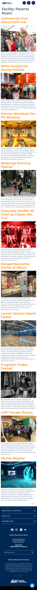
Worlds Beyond (13, 458)
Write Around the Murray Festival (14, 68)
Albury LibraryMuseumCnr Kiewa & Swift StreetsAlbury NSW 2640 (18, 540)
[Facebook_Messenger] (32, 585)
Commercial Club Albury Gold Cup (14, 20)
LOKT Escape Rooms (17, 412)
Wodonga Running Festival (15, 165)
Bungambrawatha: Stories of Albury (15, 265)
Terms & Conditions (18, 575)
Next (34, 503)
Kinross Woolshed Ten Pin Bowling (18, 115)
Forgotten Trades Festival (14, 366)
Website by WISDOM (18, 588)
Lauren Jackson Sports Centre (18, 315)
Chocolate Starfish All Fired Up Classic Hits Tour (17, 214)
